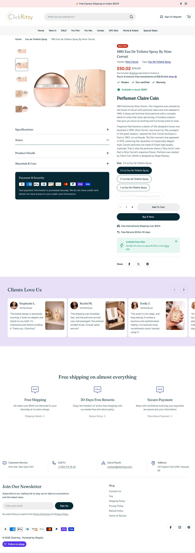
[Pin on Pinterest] (147, 264)
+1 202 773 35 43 (67, 466)
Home (18, 39)
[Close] (176, 241)
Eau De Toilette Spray (159, 61)
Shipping (133, 73)
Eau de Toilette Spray (36, 39)
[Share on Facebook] (129, 264)
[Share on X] (138, 264)
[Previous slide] (174, 289)
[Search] (131, 17)
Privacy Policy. (62, 514)
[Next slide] (183, 289)
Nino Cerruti (132, 61)
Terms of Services (41, 514)
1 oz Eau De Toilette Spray (133, 187)
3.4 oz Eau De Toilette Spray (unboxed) (140, 197)
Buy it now (148, 216)
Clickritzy (16, 537)
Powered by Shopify (32, 537)
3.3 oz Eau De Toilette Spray (134, 170)
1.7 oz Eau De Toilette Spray (134, 179)
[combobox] (90, 16)
